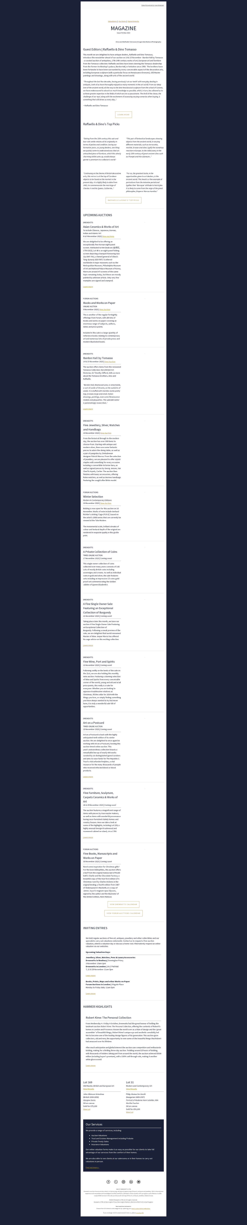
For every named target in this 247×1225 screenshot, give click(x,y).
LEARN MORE (123, 115)
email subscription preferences (141, 1208)
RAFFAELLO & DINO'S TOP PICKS (123, 200)
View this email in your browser (153, 5)
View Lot (86, 1109)
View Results (88, 1089)
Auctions (122, 21)
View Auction (104, 309)
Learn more (88, 286)
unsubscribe (140, 1213)
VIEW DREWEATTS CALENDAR (123, 904)
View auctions (108, 236)
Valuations (112, 21)
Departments (133, 21)
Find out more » (92, 1167)
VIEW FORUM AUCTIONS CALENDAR (123, 913)
